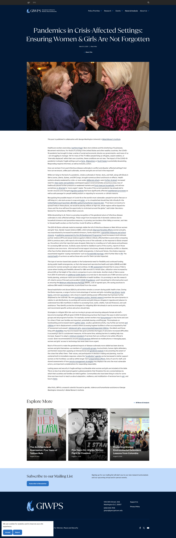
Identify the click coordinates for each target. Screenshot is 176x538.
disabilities (59, 331)
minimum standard (77, 336)
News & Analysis (131, 11)
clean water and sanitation (64, 183)
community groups (89, 348)
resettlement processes (117, 190)
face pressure (106, 317)
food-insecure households (104, 185)
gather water (80, 323)
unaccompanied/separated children (95, 328)
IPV (122, 253)
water (82, 200)
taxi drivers (116, 292)
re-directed (60, 188)
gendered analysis (96, 351)
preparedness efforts (97, 359)
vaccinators (64, 295)
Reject (17, 532)
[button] (147, 2)
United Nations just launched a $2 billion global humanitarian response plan (76, 203)
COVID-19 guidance (87, 280)
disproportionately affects (103, 230)
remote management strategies (81, 361)
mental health (53, 256)
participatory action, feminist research (89, 297)
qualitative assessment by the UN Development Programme (79, 235)
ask (123, 376)
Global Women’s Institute (111, 139)
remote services (84, 338)
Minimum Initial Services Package (71, 282)
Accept (7, 532)
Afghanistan (90, 161)
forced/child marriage (95, 253)
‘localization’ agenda (93, 356)
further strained (111, 180)
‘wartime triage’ (77, 148)
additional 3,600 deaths (77, 275)
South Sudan (102, 161)
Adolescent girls (75, 328)
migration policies (77, 190)
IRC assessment (97, 267)
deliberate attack (93, 180)
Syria (83, 161)
